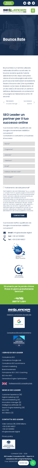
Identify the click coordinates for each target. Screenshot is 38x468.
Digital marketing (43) (10, 397)
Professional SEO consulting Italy (20, 383)
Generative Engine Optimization (14, 378)
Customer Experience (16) (12, 394)
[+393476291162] (29, 3)
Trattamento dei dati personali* (17, 187)
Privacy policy (7, 436)
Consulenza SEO (8, 357)
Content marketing (9, 366)
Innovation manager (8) (11, 402)
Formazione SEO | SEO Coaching (14, 372)
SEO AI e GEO (7, 375)
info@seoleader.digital (11, 431)
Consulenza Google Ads (11, 360)
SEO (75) (5, 410)
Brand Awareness (9, 369)
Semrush (19, 291)
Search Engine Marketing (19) (13, 407)
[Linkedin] (33, 3)
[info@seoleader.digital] (24, 3)
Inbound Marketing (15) (11, 400)
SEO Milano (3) (7, 413)
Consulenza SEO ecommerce (13, 363)
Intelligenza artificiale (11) (11, 405)
